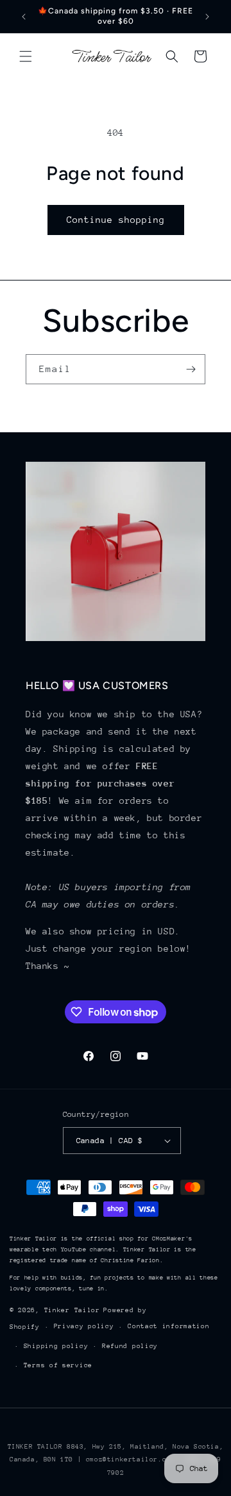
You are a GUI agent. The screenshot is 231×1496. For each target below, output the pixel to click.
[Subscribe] (190, 369)
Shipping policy (56, 1346)
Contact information (168, 1326)
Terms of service (58, 1365)
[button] (26, 56)
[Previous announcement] (24, 17)
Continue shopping (116, 220)
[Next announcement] (207, 17)
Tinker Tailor (72, 1310)
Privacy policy (84, 1326)
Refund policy (130, 1346)
